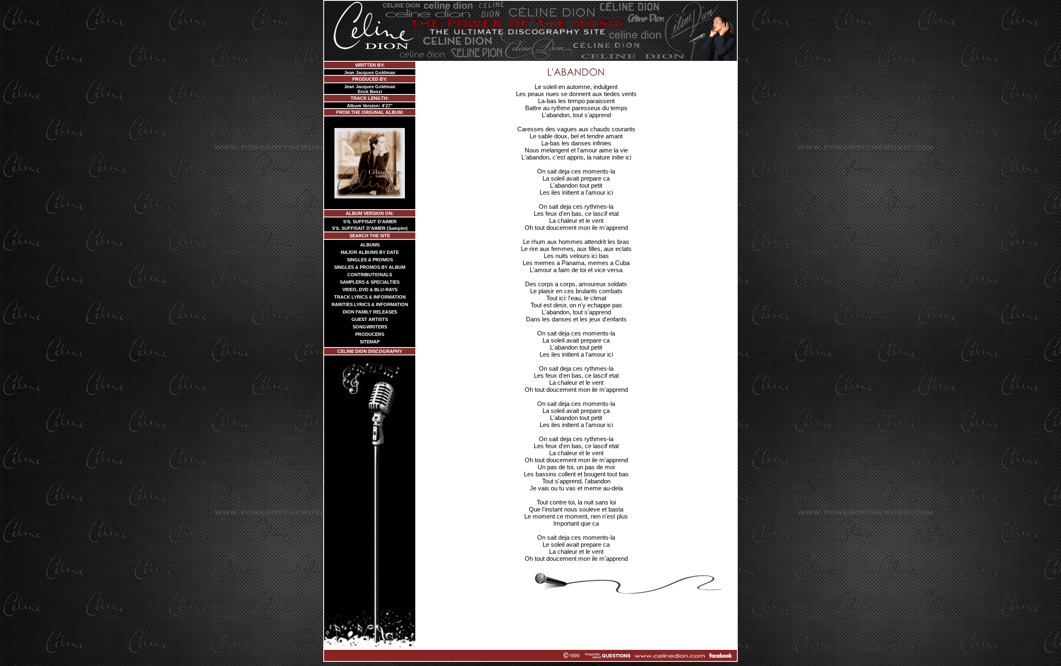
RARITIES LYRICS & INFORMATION (370, 304)
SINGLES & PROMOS (370, 259)
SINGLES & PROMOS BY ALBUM (369, 267)
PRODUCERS (369, 334)
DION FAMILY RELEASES (370, 311)
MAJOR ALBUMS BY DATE (370, 252)
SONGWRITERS (370, 326)
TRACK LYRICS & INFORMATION (370, 296)
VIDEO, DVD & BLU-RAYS (369, 289)
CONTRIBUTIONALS (369, 274)
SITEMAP (370, 341)
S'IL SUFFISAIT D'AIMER (370, 221)
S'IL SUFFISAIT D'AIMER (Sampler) (370, 228)
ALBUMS (370, 244)
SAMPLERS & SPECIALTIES (370, 282)
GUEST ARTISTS (369, 319)
